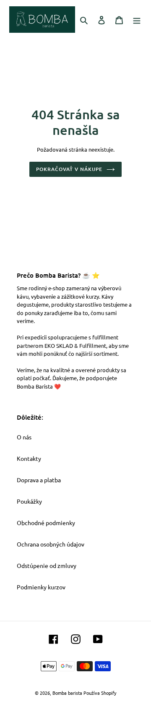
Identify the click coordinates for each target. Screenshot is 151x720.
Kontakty (29, 458)
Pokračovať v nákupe (69, 169)
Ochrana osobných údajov (50, 544)
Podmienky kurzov (41, 587)
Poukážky (29, 501)
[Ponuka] (137, 19)
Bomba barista (67, 692)
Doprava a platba (39, 480)
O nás (24, 437)
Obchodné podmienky (46, 522)
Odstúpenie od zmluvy (46, 565)
